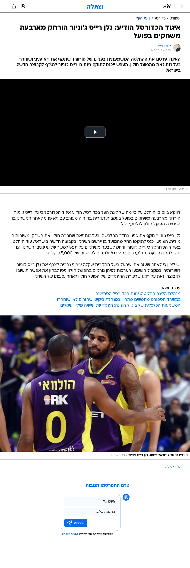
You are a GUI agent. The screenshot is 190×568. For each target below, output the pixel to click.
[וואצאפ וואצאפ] (23, 6)
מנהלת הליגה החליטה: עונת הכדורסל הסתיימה (137, 294)
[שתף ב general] (13, 6)
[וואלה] (95, 6)
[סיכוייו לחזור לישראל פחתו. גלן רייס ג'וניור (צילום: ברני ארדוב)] (95, 387)
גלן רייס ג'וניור (171, 466)
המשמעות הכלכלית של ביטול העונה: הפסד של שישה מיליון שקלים (120, 305)
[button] (167, 6)
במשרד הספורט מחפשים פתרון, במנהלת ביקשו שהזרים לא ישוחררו (118, 300)
